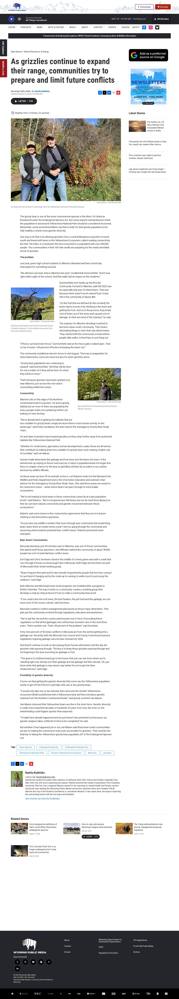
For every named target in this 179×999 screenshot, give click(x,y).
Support (98, 27)
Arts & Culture (56, 27)
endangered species (48, 747)
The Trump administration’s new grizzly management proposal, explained (148, 827)
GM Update (3, 47)
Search (126, 27)
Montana (92, 753)
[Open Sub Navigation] (17, 27)
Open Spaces (16, 51)
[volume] (19, 19)
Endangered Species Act (76, 747)
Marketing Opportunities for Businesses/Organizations (110, 941)
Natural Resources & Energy (36, 51)
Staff (101, 947)
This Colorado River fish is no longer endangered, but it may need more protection (42, 849)
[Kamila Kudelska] (17, 779)
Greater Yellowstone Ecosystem (66, 753)
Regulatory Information (108, 953)
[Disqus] (89, 895)
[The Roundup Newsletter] (148, 86)
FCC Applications (140, 940)
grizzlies (107, 753)
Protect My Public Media (143, 946)
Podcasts (26, 27)
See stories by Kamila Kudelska (42, 798)
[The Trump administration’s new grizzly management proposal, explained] (124, 828)
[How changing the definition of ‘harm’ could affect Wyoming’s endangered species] (19, 828)
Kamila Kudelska (42, 91)
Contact (67, 946)
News (39, 27)
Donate (164, 7)
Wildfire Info (3, 68)
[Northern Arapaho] (157, 994)
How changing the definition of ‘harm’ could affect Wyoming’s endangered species (43, 827)
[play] (11, 19)
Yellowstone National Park (31, 753)
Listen (11, 27)
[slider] (23, 19)
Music (73, 27)
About (85, 27)
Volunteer (145, 6)
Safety (136, 27)
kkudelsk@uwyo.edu (45, 777)
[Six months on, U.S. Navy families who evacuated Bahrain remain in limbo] (137, 126)
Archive (136, 952)
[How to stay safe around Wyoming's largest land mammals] (71, 828)
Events (112, 27)
